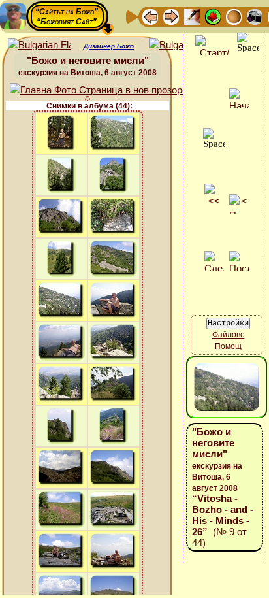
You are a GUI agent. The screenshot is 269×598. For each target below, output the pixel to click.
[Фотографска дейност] (254, 16)
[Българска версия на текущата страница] (181, 45)
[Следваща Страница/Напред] (171, 16)
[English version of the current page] (39, 45)
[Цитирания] (213, 16)
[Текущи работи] (234, 16)
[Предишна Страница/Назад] (150, 16)
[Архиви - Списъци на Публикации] (192, 16)
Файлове (228, 334)
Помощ (228, 346)
